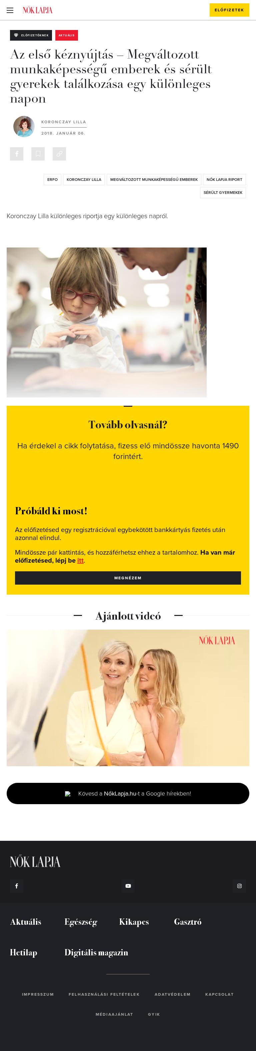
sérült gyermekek (223, 192)
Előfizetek (229, 10)
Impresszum (38, 994)
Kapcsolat (219, 994)
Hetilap (23, 952)
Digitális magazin (96, 952)
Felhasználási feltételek (104, 994)
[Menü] (10, 10)
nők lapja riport (224, 179)
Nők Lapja (38, 9)
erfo (52, 179)
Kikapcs (134, 921)
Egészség (81, 921)
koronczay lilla (84, 179)
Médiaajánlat (114, 1014)
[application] (128, 698)
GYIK (154, 1014)
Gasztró (188, 921)
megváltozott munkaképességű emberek (154, 179)
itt (80, 561)
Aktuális (67, 35)
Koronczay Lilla (64, 122)
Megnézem (128, 578)
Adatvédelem (173, 994)
